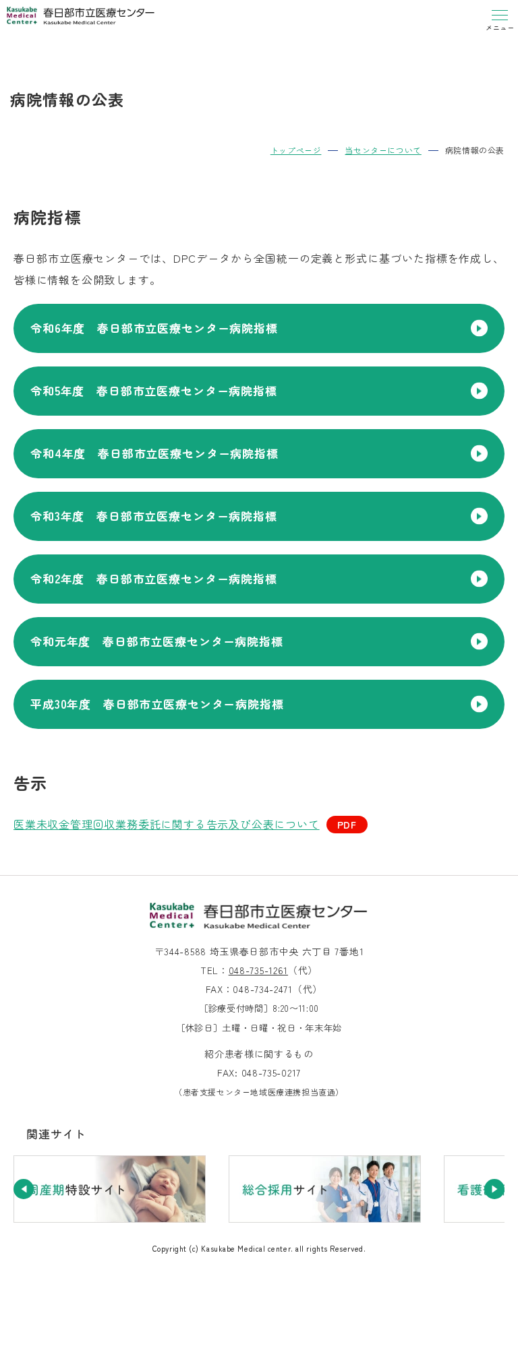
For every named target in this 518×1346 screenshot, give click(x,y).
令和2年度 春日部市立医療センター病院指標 (153, 578)
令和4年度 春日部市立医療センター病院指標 (154, 453)
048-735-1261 (258, 970)
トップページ (296, 150)
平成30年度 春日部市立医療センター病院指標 (157, 703)
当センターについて (383, 150)
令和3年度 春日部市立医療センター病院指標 (153, 515)
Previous (23, 1189)
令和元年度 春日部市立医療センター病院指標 (156, 641)
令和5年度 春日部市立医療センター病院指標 (153, 390)
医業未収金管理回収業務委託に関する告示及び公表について (166, 824)
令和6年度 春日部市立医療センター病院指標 (154, 327)
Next (494, 1189)
